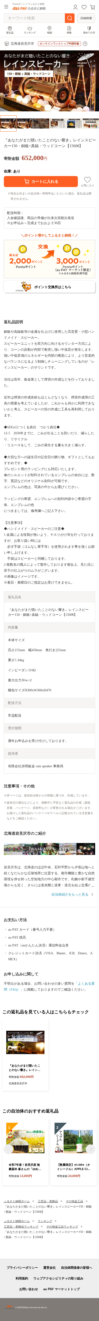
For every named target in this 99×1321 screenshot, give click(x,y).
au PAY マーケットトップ (61, 1289)
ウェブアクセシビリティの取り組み (58, 1278)
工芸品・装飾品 (48, 1201)
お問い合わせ (28, 1289)
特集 (69, 32)
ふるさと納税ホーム (17, 1201)
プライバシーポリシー (22, 1267)
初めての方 (89, 32)
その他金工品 (74, 1201)
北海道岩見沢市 (22, 43)
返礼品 (9, 32)
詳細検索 (86, 18)
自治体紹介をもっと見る (69, 894)
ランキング (30, 32)
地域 (49, 32)
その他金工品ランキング (62, 1226)
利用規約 (22, 1278)
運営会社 (49, 1267)
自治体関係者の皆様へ (76, 1267)
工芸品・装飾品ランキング (21, 1226)
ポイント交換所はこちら (52, 287)
